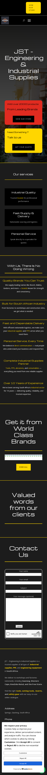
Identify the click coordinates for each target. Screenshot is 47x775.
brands (20, 198)
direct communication (23, 345)
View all (23, 467)
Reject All (23, 758)
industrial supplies (15, 331)
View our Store (32, 7)
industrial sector (37, 387)
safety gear (14, 694)
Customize (23, 753)
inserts (38, 691)
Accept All (23, 763)
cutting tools (27, 691)
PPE (28, 331)
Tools (8, 368)
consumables (33, 368)
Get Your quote (23, 147)
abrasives (19, 368)
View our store (23, 119)
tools (18, 691)
